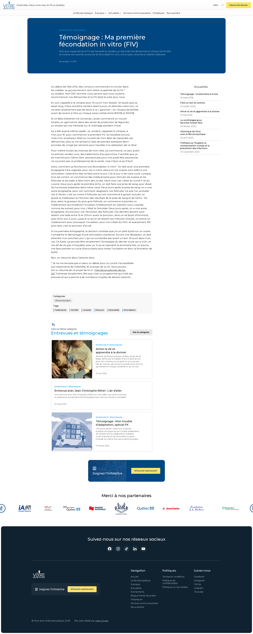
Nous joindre (173, 13)
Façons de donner (238, 5)
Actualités (136, 588)
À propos (135, 584)
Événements (137, 592)
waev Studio (101, 621)
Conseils (87, 310)
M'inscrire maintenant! (145, 471)
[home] (9, 5)
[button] (100, 13)
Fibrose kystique (62, 300)
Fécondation (130, 310)
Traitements (60, 310)
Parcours (99, 310)
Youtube (198, 592)
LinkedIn (198, 588)
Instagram (199, 580)
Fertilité (74, 310)
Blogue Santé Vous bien (143, 595)
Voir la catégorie (141, 332)
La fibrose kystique (83, 13)
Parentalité (113, 310)
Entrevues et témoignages (72, 30)
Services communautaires (136, 13)
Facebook (199, 576)
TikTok (197, 584)
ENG (215, 5)
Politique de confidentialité (170, 582)
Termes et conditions (173, 576)
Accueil (134, 576)
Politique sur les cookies (175, 587)
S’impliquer (159, 13)
